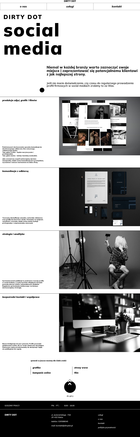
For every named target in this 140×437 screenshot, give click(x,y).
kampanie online (42, 372)
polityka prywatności (107, 427)
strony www (81, 367)
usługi (70, 6)
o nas (23, 6)
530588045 (63, 421)
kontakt (117, 6)
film (76, 372)
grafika (37, 367)
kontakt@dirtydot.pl (64, 425)
